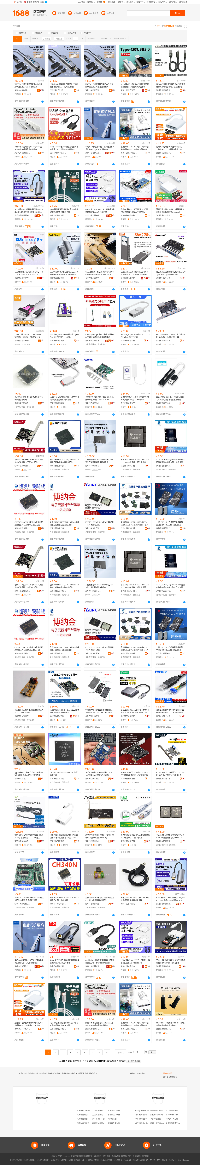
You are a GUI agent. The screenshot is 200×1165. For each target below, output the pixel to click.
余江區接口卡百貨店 (115, 1111)
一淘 (82, 1160)
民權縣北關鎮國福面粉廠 (160, 1115)
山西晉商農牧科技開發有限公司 (178, 1123)
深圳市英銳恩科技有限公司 (93, 341)
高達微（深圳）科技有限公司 (129, 466)
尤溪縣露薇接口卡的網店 (86, 1119)
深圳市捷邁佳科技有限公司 (22, 528)
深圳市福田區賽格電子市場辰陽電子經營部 (93, 716)
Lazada (186, 1160)
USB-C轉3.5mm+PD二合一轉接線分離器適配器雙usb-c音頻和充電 (100, 210)
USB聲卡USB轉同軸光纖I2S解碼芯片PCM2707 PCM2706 (28, 711)
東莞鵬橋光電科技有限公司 (129, 278)
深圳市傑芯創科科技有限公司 (129, 528)
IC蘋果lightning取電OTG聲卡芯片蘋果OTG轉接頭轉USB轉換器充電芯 (99, 336)
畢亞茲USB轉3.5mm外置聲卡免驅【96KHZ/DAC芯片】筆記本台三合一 (135, 711)
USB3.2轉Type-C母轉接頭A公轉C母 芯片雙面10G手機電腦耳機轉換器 (134, 273)
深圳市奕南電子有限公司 (22, 779)
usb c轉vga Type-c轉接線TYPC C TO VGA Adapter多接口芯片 (135, 336)
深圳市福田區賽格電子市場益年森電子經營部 (93, 779)
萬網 (142, 1160)
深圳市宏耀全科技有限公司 (164, 278)
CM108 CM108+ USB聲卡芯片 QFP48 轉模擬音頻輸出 (28, 398)
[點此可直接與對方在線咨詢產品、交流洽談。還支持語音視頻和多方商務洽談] (42, 101)
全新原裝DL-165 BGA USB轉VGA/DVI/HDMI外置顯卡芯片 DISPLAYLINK (170, 836)
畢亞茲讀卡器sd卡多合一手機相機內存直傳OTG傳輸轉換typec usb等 (170, 210)
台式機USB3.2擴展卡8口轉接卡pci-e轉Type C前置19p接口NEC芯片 (171, 273)
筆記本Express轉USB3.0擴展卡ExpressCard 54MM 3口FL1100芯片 (64, 336)
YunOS (127, 1160)
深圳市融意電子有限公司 (58, 779)
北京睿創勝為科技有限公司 (58, 966)
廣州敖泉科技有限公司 (164, 779)
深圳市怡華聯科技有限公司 (22, 90)
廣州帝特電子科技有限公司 (164, 716)
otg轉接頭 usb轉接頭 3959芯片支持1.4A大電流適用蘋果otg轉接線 (64, 398)
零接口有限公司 (114, 1123)
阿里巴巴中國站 (43, 1160)
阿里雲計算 (118, 1160)
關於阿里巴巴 (125, 1156)
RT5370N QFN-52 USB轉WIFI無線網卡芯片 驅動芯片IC (99, 523)
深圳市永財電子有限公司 (129, 341)
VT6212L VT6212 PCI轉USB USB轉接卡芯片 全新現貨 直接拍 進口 (29, 899)
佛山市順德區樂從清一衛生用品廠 (179, 1115)
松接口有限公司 (83, 1123)
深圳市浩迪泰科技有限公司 (145, 1119)
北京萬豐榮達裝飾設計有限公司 (178, 1111)
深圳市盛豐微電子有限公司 (22, 403)
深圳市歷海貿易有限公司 (22, 716)
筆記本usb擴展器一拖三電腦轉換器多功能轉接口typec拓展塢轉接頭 (99, 148)
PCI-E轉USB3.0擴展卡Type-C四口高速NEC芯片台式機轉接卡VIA (64, 711)
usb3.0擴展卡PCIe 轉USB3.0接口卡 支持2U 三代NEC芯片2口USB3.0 (28, 273)
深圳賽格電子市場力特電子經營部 (22, 341)
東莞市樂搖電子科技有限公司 (164, 1029)
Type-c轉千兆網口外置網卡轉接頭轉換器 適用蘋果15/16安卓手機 (64, 961)
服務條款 (106, 1156)
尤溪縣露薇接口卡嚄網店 (102, 1111)
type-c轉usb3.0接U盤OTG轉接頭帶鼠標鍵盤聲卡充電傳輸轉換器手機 (135, 85)
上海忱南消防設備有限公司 (145, 1123)
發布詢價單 (167, 1074)
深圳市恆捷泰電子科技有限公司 (164, 90)
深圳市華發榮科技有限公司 (164, 403)
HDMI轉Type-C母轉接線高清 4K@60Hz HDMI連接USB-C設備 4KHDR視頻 (28, 210)
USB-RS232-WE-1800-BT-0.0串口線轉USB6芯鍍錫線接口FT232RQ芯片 (28, 836)
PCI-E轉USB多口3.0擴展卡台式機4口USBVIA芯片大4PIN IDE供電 (170, 336)
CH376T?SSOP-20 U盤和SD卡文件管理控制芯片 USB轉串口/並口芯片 (28, 523)
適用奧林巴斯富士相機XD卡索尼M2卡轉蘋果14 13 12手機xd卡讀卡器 (170, 148)
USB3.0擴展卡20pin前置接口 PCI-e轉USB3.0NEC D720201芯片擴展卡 (170, 774)
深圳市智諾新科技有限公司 (164, 466)
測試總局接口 (113, 1119)
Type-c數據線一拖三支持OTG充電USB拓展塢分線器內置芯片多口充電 (99, 273)
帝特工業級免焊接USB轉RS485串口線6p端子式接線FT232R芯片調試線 (170, 711)
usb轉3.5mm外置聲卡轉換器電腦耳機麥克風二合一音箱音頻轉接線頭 (64, 148)
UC (147, 1160)
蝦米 (110, 1160)
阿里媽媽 (103, 1160)
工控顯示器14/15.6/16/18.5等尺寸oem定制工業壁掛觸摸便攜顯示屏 (99, 461)
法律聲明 (97, 1156)
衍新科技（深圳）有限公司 (58, 90)
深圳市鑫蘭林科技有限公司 (93, 841)
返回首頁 (122, 1061)
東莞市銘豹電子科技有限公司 (129, 841)
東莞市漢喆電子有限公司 (93, 216)
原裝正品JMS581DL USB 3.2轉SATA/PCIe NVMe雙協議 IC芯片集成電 (135, 461)
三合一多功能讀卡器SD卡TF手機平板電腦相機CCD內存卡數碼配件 (170, 961)
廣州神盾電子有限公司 (58, 716)
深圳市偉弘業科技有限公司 (58, 466)
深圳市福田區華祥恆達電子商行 (164, 841)
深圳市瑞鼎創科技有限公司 (58, 216)
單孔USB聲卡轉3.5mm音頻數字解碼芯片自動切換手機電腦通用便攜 (170, 398)
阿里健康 (171, 1160)
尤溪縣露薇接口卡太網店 (102, 1115)
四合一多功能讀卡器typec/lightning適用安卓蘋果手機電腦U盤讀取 (28, 148)
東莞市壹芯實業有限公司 (93, 278)
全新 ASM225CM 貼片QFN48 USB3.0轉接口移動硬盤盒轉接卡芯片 (64, 461)
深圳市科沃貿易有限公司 (129, 779)
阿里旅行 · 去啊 (92, 1160)
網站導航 (145, 1156)
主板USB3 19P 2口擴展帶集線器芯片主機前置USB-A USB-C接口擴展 (170, 523)
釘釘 (164, 1160)
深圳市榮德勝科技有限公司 (58, 341)
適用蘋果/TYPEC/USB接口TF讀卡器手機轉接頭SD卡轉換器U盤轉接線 (135, 148)
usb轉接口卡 (142, 1074)
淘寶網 (63, 1160)
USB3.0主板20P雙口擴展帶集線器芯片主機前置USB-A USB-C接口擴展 (99, 711)
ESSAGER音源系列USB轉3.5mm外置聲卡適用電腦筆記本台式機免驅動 (64, 273)
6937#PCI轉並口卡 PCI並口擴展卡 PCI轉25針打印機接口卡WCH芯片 (99, 836)
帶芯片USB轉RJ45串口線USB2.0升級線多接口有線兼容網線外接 (135, 899)
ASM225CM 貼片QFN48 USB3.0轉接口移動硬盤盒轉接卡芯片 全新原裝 (170, 461)
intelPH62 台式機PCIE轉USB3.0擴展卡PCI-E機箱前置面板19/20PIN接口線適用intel (135, 774)
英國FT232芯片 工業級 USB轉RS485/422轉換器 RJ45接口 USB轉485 (135, 398)
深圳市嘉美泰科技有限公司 (93, 403)
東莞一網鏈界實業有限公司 (129, 90)
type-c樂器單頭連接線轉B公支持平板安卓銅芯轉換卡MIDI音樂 (64, 210)
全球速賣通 (55, 1160)
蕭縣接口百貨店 (98, 1123)
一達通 (179, 1160)
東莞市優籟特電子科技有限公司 (22, 216)
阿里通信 (135, 1160)
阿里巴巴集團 (15, 1160)
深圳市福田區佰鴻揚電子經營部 (22, 466)
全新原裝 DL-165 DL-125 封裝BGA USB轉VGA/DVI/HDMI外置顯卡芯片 (135, 523)
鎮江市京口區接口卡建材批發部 (104, 1119)
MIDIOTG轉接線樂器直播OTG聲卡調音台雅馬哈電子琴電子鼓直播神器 (170, 85)
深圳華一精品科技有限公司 (93, 466)
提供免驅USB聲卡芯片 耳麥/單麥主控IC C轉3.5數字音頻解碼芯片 (99, 899)
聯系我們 (136, 1156)
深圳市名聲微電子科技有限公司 (93, 904)
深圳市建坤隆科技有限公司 (164, 966)
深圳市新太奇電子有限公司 (129, 403)
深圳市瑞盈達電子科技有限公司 (93, 90)
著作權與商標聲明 (85, 1156)
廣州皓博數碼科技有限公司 (22, 153)
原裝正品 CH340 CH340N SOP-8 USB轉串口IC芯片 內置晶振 (64, 899)
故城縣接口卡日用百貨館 (117, 1115)
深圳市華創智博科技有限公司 (58, 278)
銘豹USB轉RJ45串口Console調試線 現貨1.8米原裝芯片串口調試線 (135, 836)
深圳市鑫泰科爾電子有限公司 (129, 904)
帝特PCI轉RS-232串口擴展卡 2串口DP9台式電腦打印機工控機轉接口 (135, 210)
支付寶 (152, 1160)
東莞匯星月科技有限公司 (164, 153)
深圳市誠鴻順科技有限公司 (58, 403)
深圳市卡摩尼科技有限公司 (58, 904)
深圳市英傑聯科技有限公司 (22, 904)
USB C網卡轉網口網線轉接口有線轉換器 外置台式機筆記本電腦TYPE (64, 836)
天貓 (70, 1160)
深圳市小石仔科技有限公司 (164, 341)
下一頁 (120, 1052)
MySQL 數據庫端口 (142, 1111)
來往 (158, 1160)
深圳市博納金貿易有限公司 (58, 528)
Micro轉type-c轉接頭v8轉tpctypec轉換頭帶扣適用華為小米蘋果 (170, 1024)
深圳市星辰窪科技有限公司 (164, 216)
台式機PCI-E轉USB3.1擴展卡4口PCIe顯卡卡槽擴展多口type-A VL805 (99, 398)
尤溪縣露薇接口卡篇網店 (86, 1115)
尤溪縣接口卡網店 (84, 1111)
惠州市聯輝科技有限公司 (58, 153)
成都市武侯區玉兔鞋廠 (159, 1123)
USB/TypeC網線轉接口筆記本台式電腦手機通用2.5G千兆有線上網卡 (28, 85)
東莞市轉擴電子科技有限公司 (164, 528)
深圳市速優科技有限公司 (22, 278)
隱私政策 (115, 1156)
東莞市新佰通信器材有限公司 (93, 153)
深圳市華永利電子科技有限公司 (93, 528)
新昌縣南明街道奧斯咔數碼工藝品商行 (165, 1111)
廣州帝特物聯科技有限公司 (129, 216)
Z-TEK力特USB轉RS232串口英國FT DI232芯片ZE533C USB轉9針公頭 (28, 336)
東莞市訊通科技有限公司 (129, 153)
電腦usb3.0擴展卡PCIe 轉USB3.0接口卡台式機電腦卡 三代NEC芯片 (28, 461)
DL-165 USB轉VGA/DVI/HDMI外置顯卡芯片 (64, 774)
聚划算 (76, 1160)
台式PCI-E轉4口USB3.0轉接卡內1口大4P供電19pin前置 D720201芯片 (99, 774)
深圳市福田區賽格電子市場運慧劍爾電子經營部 (58, 841)
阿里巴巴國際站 (29, 1160)
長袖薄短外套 (155, 1119)
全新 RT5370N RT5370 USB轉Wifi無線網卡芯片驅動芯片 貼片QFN (64, 523)
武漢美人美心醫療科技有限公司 (178, 1119)
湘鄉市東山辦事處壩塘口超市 (146, 1115)
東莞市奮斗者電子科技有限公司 (22, 841)
